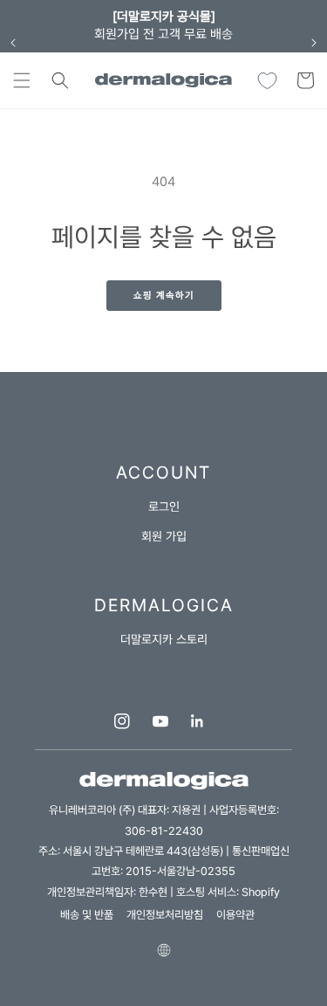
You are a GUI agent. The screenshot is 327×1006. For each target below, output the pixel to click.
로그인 (164, 506)
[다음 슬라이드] (314, 43)
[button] (22, 80)
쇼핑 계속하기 (163, 295)
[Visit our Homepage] (163, 79)
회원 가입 (164, 536)
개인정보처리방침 (164, 914)
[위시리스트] (267, 80)
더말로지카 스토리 (164, 639)
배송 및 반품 (86, 914)
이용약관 (235, 914)
